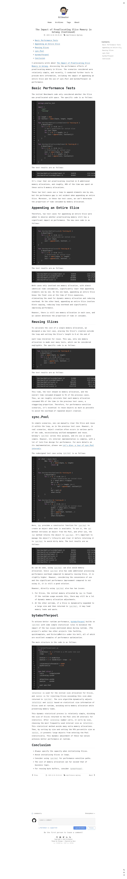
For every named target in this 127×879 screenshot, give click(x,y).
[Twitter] (120, 875)
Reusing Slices (42, 47)
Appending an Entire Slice (47, 44)
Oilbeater (63, 17)
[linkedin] (67, 837)
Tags (69, 22)
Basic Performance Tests (46, 40)
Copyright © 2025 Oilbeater (63, 839)
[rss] (70, 837)
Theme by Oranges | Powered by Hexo (63, 841)
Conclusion (40, 58)
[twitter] (63, 837)
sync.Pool (39, 51)
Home (50, 22)
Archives (59, 22)
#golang (79, 35)
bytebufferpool (42, 55)
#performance (71, 35)
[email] (60, 837)
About (76, 22)
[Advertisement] (63, 795)
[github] (57, 837)
